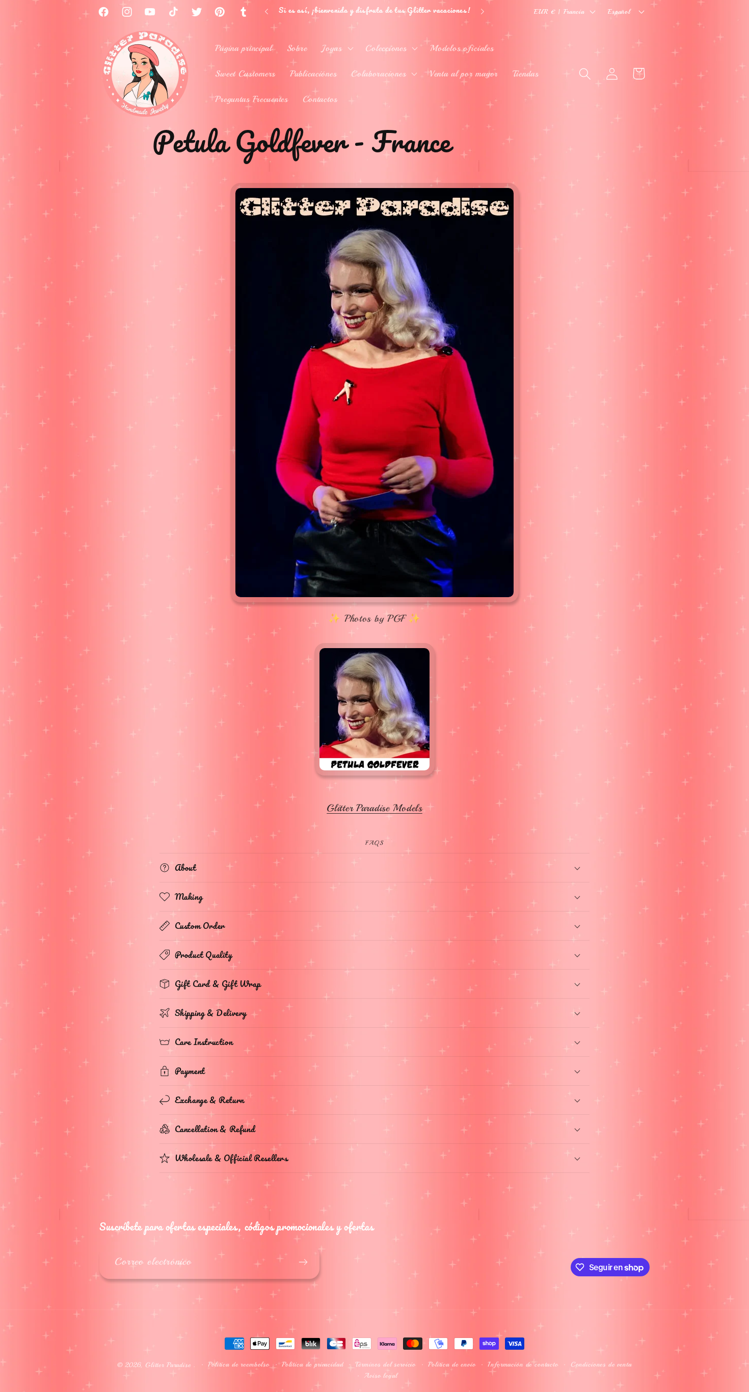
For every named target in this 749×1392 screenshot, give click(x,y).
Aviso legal (380, 1375)
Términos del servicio (385, 1364)
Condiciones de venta (601, 1364)
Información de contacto (523, 1364)
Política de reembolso (239, 1364)
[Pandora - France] (374, 775)
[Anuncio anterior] (266, 11)
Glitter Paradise (168, 1364)
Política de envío (451, 1364)
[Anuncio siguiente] (482, 11)
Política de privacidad (312, 1364)
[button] (336, 48)
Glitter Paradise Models (374, 808)
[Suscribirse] (302, 1262)
